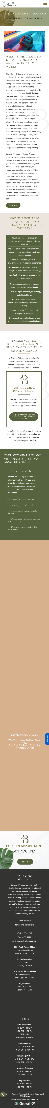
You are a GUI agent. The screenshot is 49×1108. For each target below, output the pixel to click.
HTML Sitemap (24, 1096)
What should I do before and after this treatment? (24, 520)
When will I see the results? (22, 499)
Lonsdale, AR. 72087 (24, 965)
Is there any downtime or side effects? (22, 512)
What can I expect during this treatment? (22, 528)
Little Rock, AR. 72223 (24, 953)
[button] (24, 471)
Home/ (10, 18)
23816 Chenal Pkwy (24, 950)
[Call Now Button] (3, 1094)
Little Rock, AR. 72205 (24, 978)
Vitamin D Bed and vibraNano (27, 18)
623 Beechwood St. (24, 974)
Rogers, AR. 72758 (24, 990)
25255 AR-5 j (24, 962)
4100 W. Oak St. (24, 987)
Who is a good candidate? (22, 471)
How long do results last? (22, 505)
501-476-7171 (24, 851)
